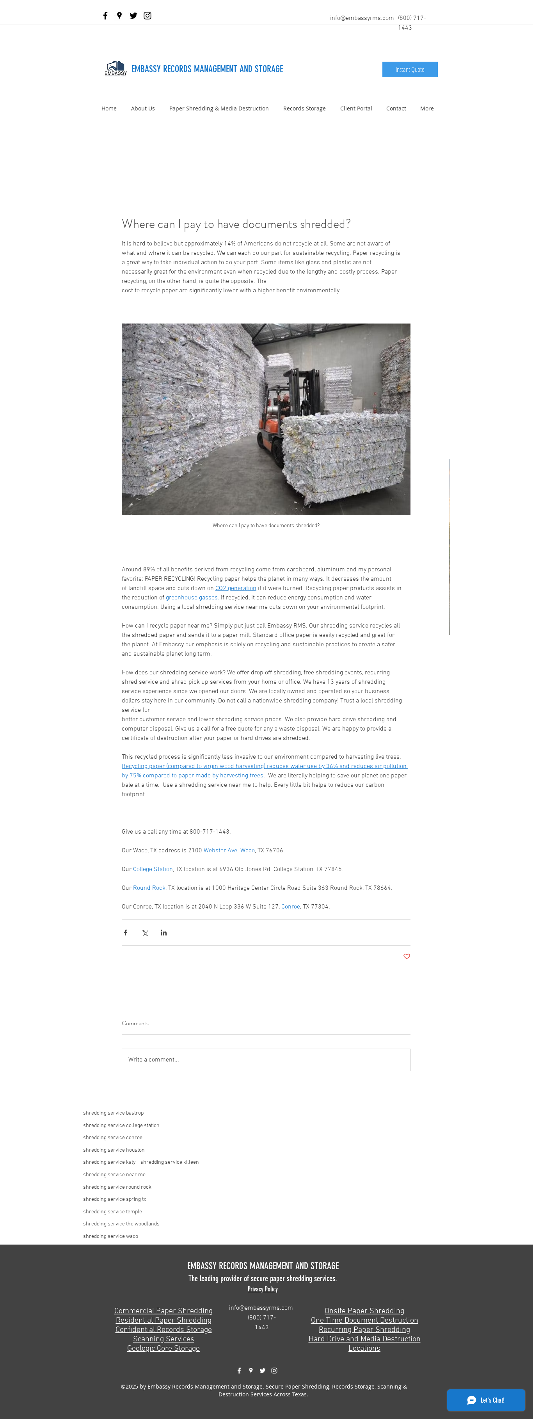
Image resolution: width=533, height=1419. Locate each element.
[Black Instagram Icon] (147, 16)
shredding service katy (109, 1162)
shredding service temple (112, 1212)
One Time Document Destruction (364, 1320)
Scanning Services (163, 1339)
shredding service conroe (112, 1137)
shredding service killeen (169, 1162)
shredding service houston (114, 1150)
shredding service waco (110, 1236)
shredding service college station (121, 1125)
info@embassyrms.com (362, 18)
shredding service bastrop (113, 1113)
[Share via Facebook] (125, 932)
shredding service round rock (117, 1187)
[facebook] (105, 16)
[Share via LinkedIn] (163, 932)
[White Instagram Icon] (274, 1371)
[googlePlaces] (119, 16)
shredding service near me (114, 1175)
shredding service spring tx (114, 1199)
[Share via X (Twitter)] (144, 932)
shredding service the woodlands (121, 1224)
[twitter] (133, 16)
